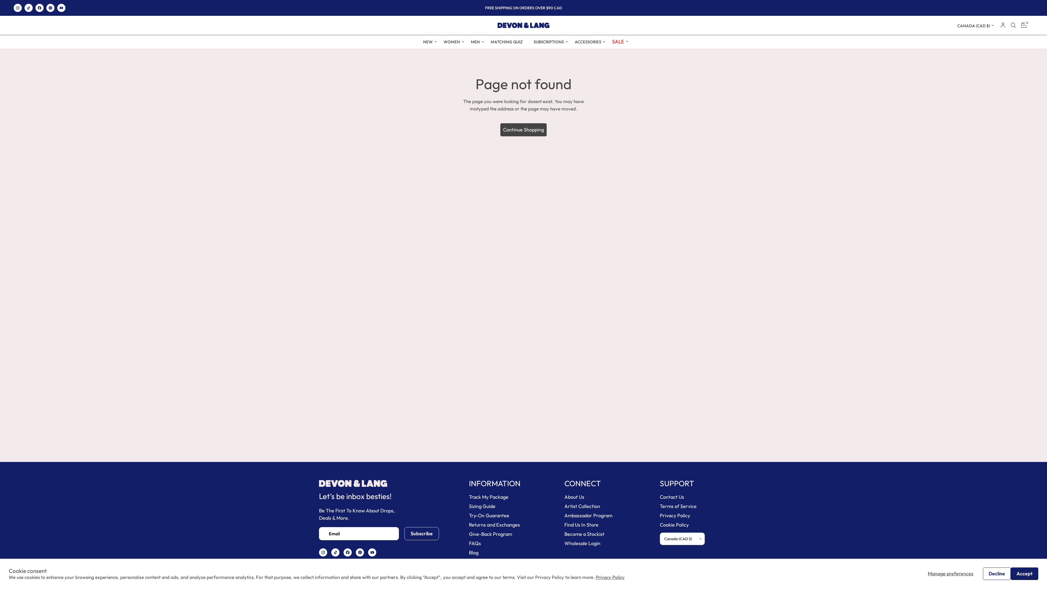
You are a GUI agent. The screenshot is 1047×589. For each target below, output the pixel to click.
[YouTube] (61, 8)
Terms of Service (678, 506)
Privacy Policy (610, 577)
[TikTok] (29, 8)
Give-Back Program (490, 534)
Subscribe (422, 533)
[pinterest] (50, 8)
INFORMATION (495, 483)
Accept (1024, 573)
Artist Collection (582, 506)
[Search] (1013, 25)
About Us (574, 497)
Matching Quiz (507, 41)
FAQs (475, 543)
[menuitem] (428, 42)
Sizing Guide (482, 506)
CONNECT (582, 483)
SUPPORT (677, 483)
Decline (997, 573)
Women (452, 41)
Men (475, 41)
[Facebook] (39, 8)
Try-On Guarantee (489, 515)
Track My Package (489, 497)
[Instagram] (18, 8)
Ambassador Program (588, 515)
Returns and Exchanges (494, 525)
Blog (474, 552)
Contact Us (672, 497)
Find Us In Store (581, 525)
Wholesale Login (582, 543)
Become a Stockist (584, 534)
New (428, 41)
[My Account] (1003, 25)
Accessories (588, 41)
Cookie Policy (674, 525)
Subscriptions (549, 41)
